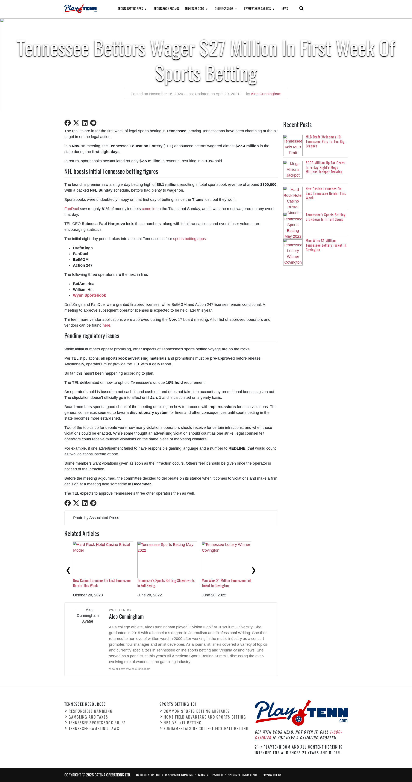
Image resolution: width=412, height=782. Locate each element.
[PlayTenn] (85, 8)
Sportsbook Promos (167, 8)
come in (148, 209)
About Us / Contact (148, 775)
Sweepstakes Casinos (257, 8)
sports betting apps (189, 239)
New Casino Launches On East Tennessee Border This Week (102, 583)
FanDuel (71, 209)
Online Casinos (224, 8)
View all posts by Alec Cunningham (129, 669)
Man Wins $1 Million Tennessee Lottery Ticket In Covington (229, 583)
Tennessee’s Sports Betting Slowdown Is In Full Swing (166, 583)
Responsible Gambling (91, 711)
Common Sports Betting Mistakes (197, 711)
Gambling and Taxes (88, 717)
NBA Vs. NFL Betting (183, 722)
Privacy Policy (272, 775)
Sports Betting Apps (130, 8)
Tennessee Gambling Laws (94, 728)
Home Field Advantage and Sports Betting (205, 717)
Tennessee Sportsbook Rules (97, 722)
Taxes (201, 775)
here (106, 325)
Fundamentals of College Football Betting (206, 728)
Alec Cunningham (266, 94)
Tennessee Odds (194, 8)
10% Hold (216, 775)
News (285, 8)
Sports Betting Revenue (242, 775)
